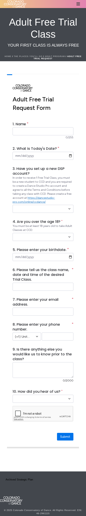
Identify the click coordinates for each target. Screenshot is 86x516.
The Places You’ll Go (28, 56)
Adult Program (55, 56)
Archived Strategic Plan (19, 479)
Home (8, 56)
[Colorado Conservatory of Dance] (11, 500)
